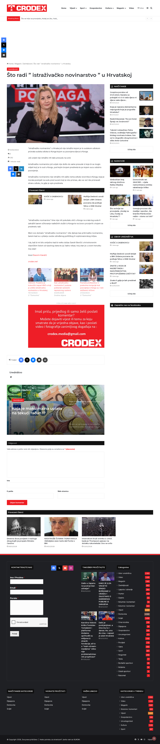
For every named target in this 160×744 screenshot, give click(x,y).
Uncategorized (124, 634)
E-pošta (10, 491)
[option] (55, 410)
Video (131, 8)
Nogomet (122, 655)
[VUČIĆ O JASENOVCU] (35, 199)
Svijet (120, 618)
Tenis (120, 659)
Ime (8, 481)
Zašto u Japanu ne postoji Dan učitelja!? (88, 586)
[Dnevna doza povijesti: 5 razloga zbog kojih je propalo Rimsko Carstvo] (24, 526)
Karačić (43, 255)
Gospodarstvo (96, 8)
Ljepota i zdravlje (125, 589)
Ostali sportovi (124, 671)
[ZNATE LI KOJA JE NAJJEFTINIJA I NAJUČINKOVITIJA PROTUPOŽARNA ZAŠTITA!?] (146, 269)
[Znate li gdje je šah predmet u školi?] (146, 284)
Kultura (109, 8)
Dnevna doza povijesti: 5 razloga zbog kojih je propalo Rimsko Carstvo (22, 540)
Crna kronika (123, 622)
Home (63, 8)
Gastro (121, 598)
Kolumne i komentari (126, 602)
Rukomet (122, 675)
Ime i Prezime (17, 577)
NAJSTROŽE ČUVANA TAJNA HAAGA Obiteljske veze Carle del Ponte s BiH (60, 540)
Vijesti (72, 8)
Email (13, 588)
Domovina (122, 614)
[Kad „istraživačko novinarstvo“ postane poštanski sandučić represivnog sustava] (66, 274)
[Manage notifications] (154, 738)
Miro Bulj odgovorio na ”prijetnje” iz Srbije (33, 410)
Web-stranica (63, 491)
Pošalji (14, 634)
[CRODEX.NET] (27, 8)
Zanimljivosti (27, 64)
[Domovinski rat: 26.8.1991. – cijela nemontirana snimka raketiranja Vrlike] (143, 171)
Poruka (14, 598)
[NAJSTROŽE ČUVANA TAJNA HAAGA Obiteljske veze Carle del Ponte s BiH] (61, 526)
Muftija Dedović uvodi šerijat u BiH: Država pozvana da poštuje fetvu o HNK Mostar (123, 256)
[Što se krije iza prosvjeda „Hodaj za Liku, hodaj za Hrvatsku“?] (120, 200)
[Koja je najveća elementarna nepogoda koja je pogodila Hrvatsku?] (146, 110)
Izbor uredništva (124, 573)
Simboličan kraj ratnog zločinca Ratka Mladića (117, 182)
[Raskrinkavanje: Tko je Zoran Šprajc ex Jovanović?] (146, 122)
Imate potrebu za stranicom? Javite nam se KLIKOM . (60, 739)
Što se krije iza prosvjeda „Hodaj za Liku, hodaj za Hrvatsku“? (45, 19)
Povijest (121, 642)
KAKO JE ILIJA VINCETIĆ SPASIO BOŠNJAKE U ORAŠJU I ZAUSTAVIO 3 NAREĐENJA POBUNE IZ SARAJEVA (105, 593)
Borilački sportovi (125, 663)
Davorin (36, 255)
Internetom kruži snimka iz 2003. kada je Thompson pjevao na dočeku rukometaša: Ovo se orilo (97, 540)
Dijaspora (122, 626)
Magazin (120, 8)
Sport (82, 8)
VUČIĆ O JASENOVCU (53, 196)
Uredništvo (15, 372)
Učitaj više (132, 149)
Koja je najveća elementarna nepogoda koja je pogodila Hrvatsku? (123, 109)
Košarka (121, 667)
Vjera (120, 647)
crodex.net (33, 261)
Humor (121, 594)
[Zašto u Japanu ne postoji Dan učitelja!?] (89, 576)
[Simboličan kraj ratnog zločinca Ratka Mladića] (120, 171)
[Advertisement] (80, 39)
